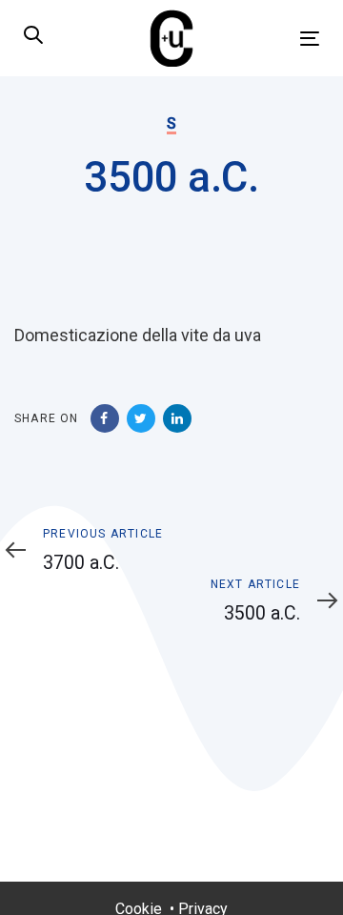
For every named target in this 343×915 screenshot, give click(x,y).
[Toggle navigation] (270, 38)
